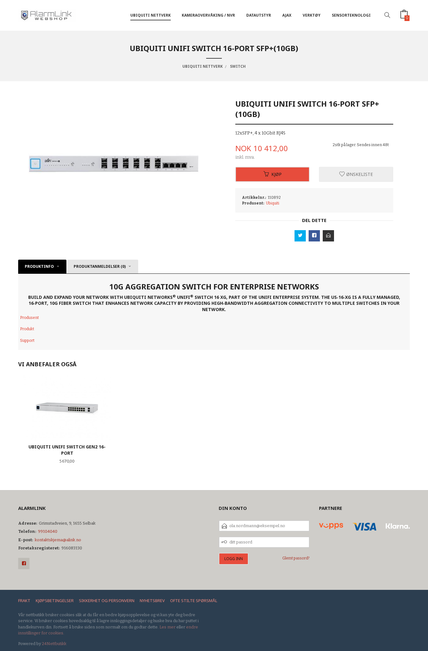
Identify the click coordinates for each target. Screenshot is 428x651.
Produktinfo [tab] (39, 266)
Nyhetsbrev (152, 600)
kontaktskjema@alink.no (58, 539)
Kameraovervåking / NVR (208, 15)
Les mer (167, 627)
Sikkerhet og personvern (106, 600)
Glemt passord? (296, 558)
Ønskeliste (359, 174)
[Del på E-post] (328, 235)
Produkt (27, 329)
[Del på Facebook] (314, 235)
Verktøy (312, 15)
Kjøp (276, 174)
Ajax (286, 15)
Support (27, 340)
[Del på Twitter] (300, 235)
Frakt (24, 600)
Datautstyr (258, 15)
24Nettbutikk (54, 643)
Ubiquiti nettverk (150, 15)
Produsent (29, 317)
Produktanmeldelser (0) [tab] (100, 266)
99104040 (47, 531)
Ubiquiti (272, 203)
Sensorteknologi (351, 15)
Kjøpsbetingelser (55, 600)
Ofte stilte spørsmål (193, 600)
